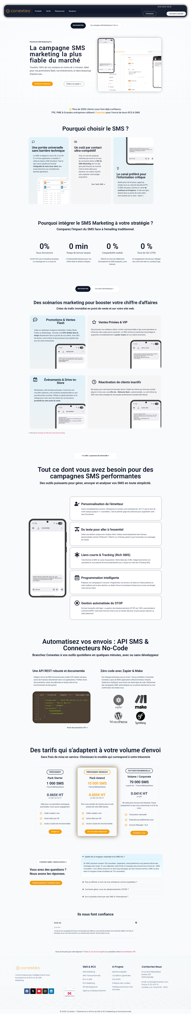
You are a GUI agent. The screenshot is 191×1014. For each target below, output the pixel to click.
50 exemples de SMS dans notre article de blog (50, 433)
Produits (38, 11)
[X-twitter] (33, 991)
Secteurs (72, 11)
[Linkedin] (51, 991)
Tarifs (48, 11)
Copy (87, 693)
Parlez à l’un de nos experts (94, 952)
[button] (31, 929)
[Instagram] (45, 991)
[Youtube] (39, 991)
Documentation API (127, 952)
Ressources (59, 11)
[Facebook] (27, 991)
